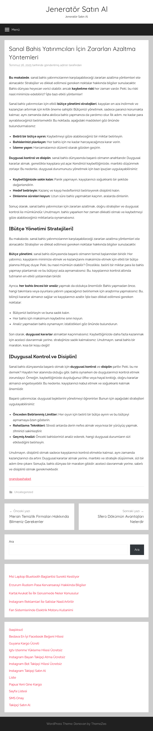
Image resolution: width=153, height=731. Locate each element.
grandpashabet (20, 479)
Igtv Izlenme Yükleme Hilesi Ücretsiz (35, 650)
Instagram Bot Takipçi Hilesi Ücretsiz (35, 664)
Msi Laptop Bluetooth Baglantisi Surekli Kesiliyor (44, 576)
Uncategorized (23, 492)
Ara (11, 541)
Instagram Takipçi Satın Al (28, 671)
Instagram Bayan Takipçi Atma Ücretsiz (37, 657)
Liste (12, 677)
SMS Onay (16, 698)
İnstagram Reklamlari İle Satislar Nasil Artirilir (41, 601)
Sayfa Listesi (18, 691)
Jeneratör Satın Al (77, 9)
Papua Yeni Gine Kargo (25, 684)
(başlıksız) (16, 630)
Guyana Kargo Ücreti (24, 643)
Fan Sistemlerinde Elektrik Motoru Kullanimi (41, 610)
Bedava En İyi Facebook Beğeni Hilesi (36, 636)
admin (64, 65)
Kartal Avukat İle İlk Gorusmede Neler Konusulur (44, 593)
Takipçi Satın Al (19, 705)
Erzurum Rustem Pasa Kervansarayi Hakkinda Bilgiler (47, 585)
